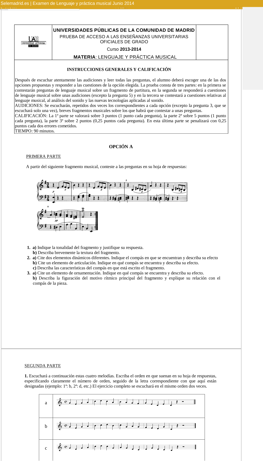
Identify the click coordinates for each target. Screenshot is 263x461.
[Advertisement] (252, 27)
